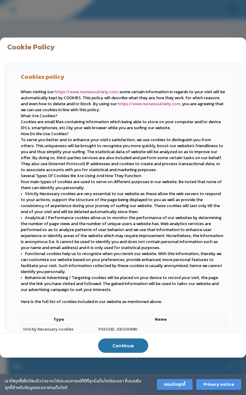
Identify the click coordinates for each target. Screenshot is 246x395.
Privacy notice (218, 384)
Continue (123, 345)
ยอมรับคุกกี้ (174, 384)
